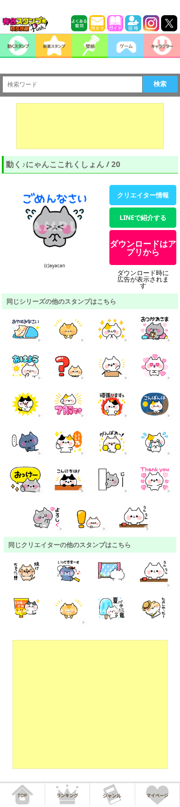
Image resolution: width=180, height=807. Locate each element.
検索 (160, 83)
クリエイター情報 (143, 194)
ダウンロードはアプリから (143, 247)
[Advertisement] (90, 126)
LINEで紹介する (143, 217)
